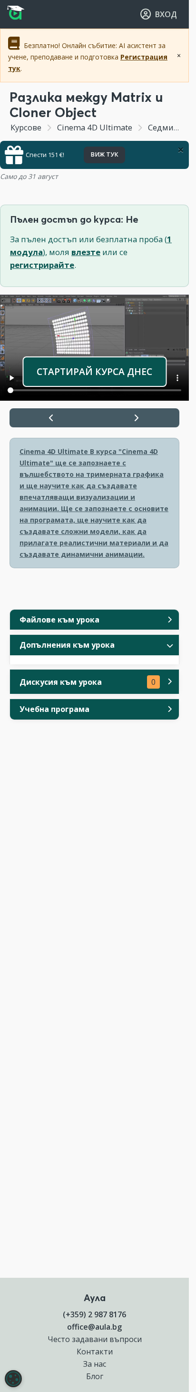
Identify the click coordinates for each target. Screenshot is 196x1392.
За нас (94, 1364)
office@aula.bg (94, 1327)
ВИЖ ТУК (104, 154)
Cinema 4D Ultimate (94, 127)
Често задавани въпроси (95, 1339)
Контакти (95, 1351)
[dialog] (13, 1378)
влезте (85, 252)
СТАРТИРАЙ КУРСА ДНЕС (94, 371)
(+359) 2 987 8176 (94, 1314)
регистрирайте (42, 264)
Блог (94, 1376)
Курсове (25, 127)
